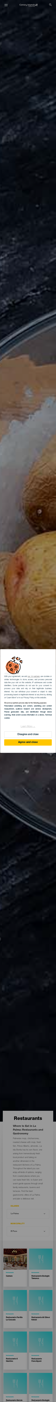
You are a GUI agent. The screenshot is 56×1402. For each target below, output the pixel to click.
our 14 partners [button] (34, 676)
